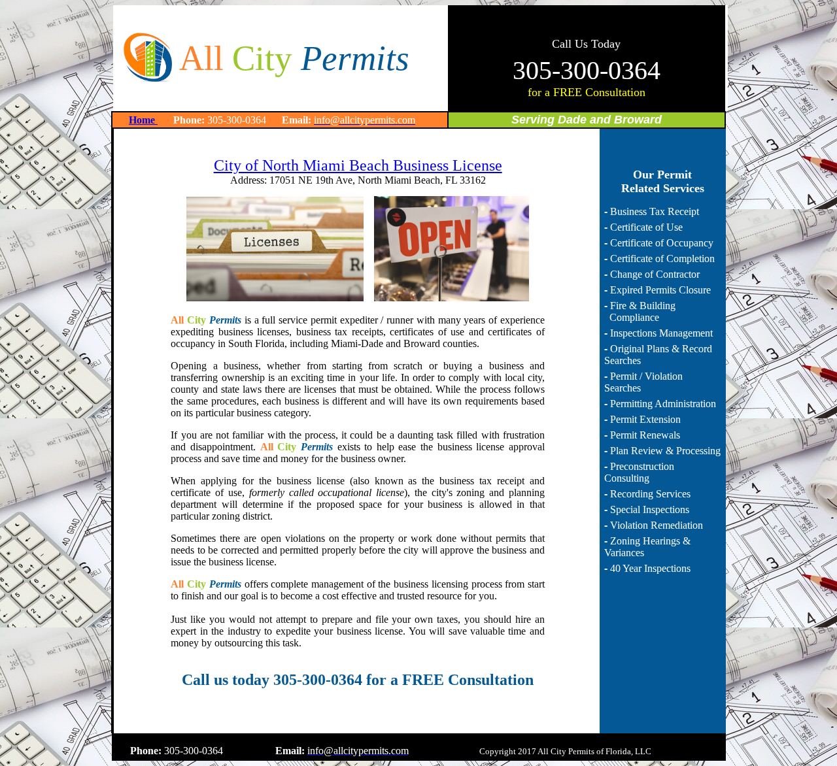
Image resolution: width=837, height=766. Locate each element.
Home (143, 119)
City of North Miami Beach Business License (358, 165)
